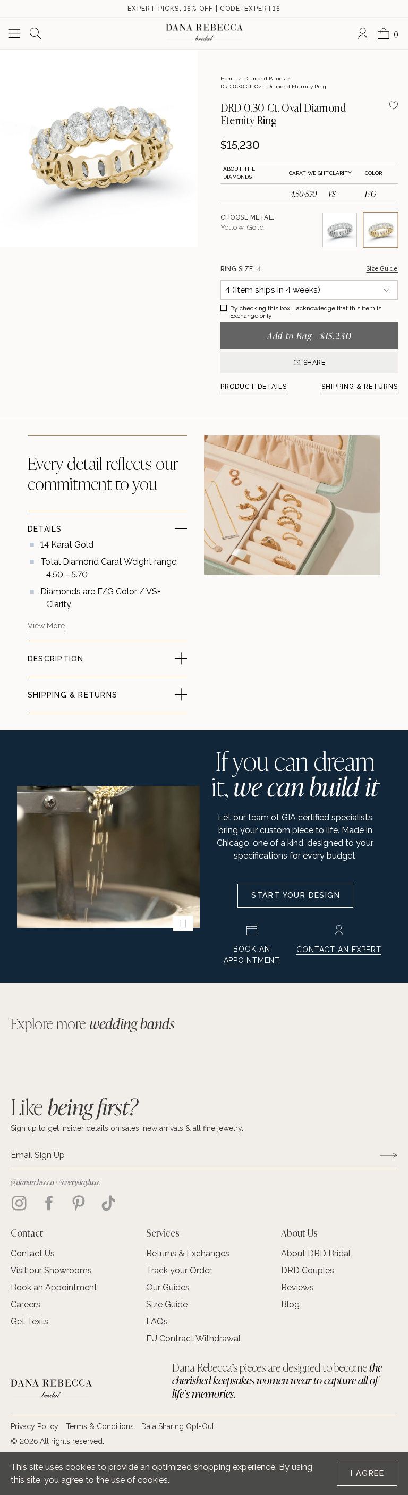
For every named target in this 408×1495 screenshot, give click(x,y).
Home (228, 78)
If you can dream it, (295, 773)
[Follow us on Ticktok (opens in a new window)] (108, 1203)
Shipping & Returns (359, 386)
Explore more (92, 1023)
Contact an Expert (338, 949)
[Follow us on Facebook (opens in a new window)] (48, 1203)
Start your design (295, 895)
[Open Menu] (14, 33)
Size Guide (382, 268)
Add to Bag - (309, 335)
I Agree (367, 1473)
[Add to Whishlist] (393, 105)
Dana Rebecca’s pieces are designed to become (277, 1380)
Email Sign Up (38, 1155)
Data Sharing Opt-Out (177, 1426)
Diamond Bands (264, 78)
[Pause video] (183, 923)
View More (46, 625)
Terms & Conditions (100, 1426)
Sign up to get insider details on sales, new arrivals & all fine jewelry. (127, 1128)
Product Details (253, 386)
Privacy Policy (34, 1426)
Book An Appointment (252, 954)
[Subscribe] (389, 1155)
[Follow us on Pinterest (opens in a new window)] (78, 1203)
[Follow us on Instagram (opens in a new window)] (19, 1203)
